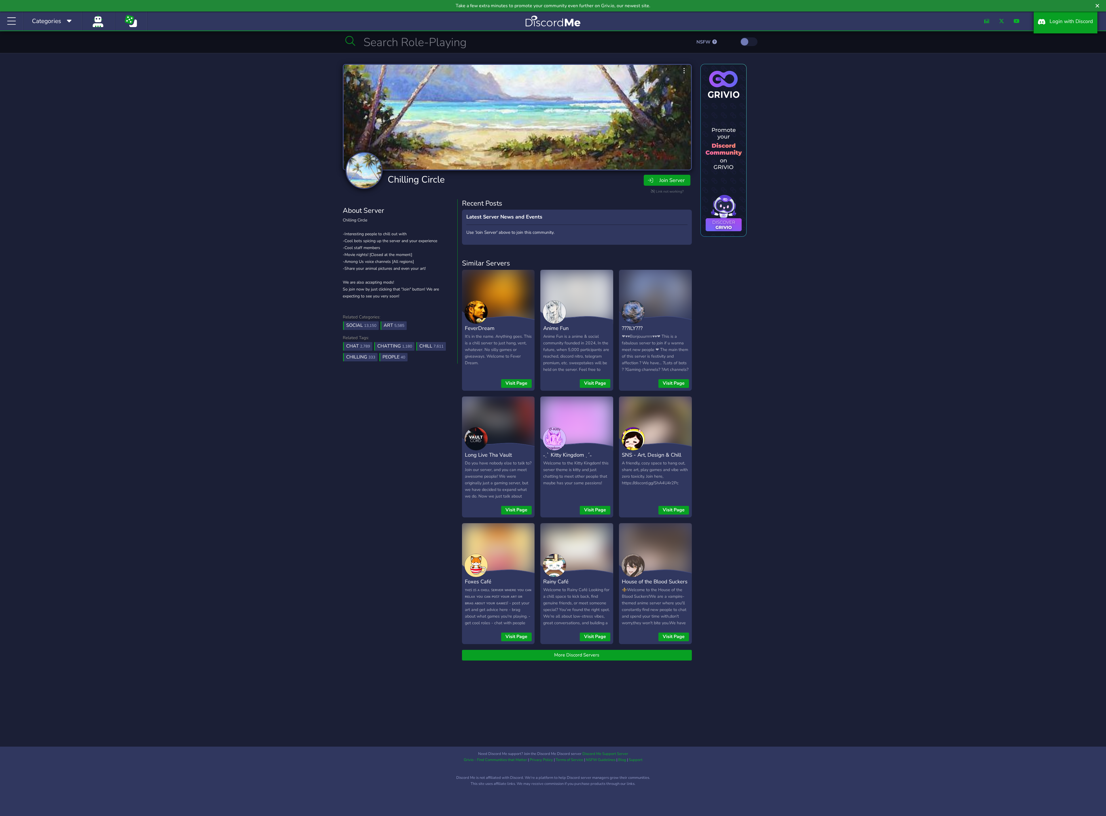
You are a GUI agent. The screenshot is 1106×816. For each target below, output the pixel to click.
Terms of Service (569, 759)
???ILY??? (632, 328)
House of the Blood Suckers (655, 581)
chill (431, 346)
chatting (394, 346)
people (393, 357)
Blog (622, 759)
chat (358, 346)
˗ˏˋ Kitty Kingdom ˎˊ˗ (567, 454)
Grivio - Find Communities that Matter (495, 759)
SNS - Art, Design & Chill (651, 454)
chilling (360, 357)
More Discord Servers (576, 655)
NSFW (704, 42)
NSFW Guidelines (601, 759)
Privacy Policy (541, 759)
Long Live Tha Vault (488, 454)
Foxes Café (478, 581)
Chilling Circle (416, 179)
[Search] (350, 41)
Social (361, 325)
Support (636, 759)
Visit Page (516, 383)
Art (394, 325)
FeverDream (480, 328)
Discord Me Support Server (605, 753)
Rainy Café (556, 581)
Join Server (672, 180)
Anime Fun (556, 328)
